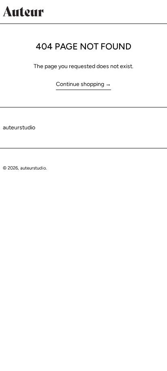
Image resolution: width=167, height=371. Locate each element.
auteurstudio (19, 127)
